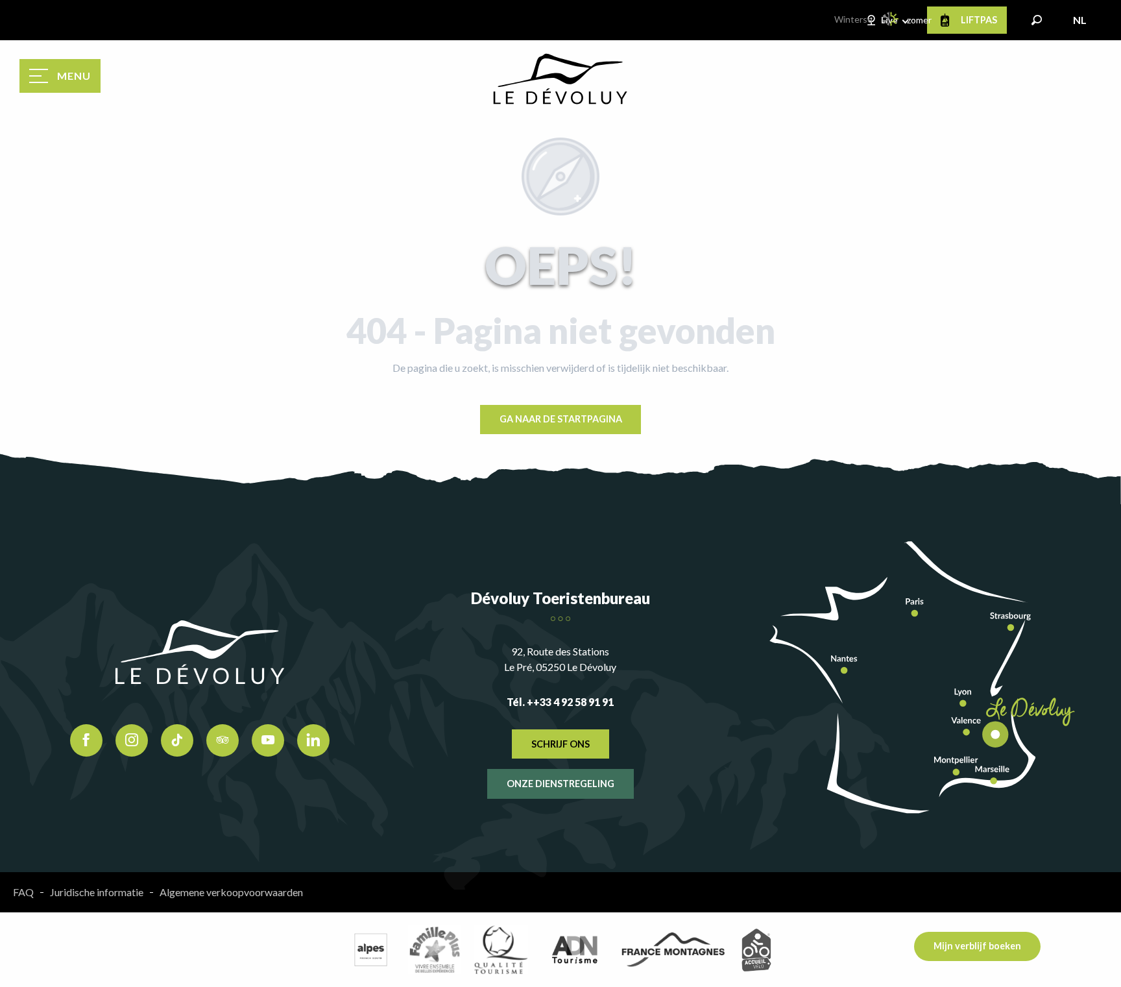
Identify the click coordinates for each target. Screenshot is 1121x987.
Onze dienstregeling (560, 783)
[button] (1036, 20)
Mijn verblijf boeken (977, 945)
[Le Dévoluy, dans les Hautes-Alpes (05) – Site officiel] (560, 79)
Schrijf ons (560, 743)
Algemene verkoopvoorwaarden (231, 892)
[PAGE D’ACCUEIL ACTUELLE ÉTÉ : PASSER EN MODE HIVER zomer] (891, 19)
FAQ (23, 892)
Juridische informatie (96, 892)
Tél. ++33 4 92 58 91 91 (560, 702)
